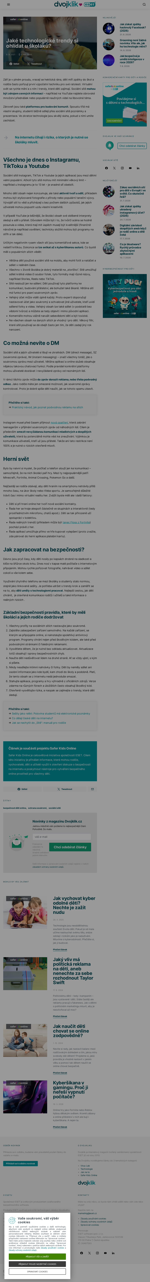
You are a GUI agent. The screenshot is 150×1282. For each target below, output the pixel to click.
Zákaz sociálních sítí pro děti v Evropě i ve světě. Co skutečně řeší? (133, 192)
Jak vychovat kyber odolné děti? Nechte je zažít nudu (74, 905)
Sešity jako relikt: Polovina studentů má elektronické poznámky (50, 713)
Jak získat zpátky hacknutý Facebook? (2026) (133, 27)
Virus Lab (85, 1165)
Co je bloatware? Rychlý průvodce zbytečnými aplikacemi (130, 249)
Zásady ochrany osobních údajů (96, 1221)
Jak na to (85, 1172)
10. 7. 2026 (125, 257)
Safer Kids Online (18, 19)
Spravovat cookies (90, 1225)
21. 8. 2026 (125, 34)
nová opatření (59, 422)
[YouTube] (130, 168)
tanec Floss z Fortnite (76, 522)
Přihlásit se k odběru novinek (20, 1163)
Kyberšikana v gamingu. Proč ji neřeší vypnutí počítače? (70, 1089)
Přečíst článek (60, 949)
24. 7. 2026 (125, 219)
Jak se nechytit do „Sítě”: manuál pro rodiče (39, 722)
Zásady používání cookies (93, 1218)
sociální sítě (55, 808)
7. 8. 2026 (124, 66)
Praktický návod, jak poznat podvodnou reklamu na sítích (47, 407)
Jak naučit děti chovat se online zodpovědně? (71, 1030)
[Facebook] (106, 168)
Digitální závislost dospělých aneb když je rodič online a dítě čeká (133, 230)
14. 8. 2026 (125, 50)
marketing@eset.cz (87, 1213)
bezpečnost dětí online (14, 808)
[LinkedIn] (138, 168)
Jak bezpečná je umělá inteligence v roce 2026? (132, 59)
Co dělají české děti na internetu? (32, 718)
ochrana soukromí (37, 808)
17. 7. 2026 (125, 238)
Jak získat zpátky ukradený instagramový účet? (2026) (132, 211)
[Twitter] (114, 168)
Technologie (87, 1169)
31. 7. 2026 (125, 200)
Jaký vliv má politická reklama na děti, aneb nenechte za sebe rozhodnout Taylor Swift (73, 971)
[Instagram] (122, 168)
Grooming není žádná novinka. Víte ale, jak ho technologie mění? (133, 43)
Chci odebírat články (70, 847)
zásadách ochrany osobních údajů (48, 867)
